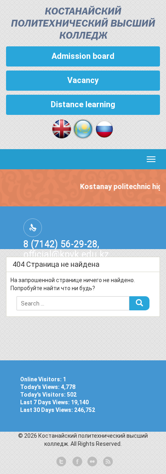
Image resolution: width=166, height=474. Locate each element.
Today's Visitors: (43, 394)
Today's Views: (40, 387)
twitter (61, 462)
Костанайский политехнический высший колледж (83, 24)
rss (107, 462)
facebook (77, 462)
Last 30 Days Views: (47, 410)
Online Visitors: (41, 379)
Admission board (83, 56)
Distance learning (83, 104)
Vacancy (83, 80)
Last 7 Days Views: (45, 402)
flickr (92, 462)
